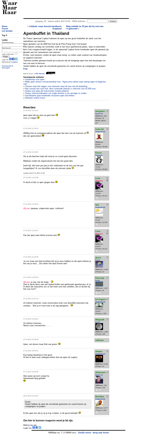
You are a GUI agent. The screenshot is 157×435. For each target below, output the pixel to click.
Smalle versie (84, 432)
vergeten (14, 62)
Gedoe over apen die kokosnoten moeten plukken (47, 91)
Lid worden (7, 31)
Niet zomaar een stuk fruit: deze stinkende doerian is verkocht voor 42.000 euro (60, 88)
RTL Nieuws (40, 73)
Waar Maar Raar (9, 8)
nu (31, 425)
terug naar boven (101, 432)
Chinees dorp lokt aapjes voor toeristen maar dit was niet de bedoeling (56, 86)
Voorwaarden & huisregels (7, 67)
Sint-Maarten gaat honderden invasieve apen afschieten (49, 95)
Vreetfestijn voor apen (34, 79)
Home (4, 26)
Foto (25, 69)
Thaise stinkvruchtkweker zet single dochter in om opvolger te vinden (55, 93)
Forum (5, 28)
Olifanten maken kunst (35, 98)
